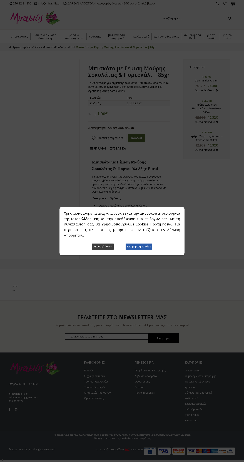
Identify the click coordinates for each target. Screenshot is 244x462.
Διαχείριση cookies (139, 246)
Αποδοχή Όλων (102, 246)
